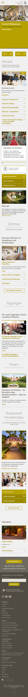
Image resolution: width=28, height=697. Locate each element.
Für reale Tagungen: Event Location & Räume (14, 316)
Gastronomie (6, 658)
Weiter (4, 271)
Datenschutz (5, 676)
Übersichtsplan (7, 551)
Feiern (4, 651)
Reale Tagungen (6, 643)
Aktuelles (4, 604)
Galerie (4, 611)
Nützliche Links (7, 665)
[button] (25, 15)
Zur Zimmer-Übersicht (14, 290)
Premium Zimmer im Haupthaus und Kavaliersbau (11, 240)
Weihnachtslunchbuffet (10, 107)
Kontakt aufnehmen (9, 185)
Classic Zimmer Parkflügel (9, 627)
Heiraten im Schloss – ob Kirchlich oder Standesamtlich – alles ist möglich (14, 393)
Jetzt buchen (13, 561)
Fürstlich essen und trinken (10, 468)
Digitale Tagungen (7, 647)
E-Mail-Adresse (5, 577)
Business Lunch (8, 88)
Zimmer (4, 621)
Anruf (5, 54)
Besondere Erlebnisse (8, 608)
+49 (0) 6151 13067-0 (14, 566)
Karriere (4, 667)
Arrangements (7, 639)
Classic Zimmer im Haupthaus (8, 263)
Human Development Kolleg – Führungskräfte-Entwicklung (12, 121)
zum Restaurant (14, 508)
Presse (4, 670)
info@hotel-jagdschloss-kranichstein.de (14, 568)
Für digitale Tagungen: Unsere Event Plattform (10, 355)
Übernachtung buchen (9, 176)
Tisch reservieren (8, 181)
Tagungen (5, 641)
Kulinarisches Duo (8, 116)
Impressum (5, 674)
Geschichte (5, 613)
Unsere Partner (6, 617)
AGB (3, 672)
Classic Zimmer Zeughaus (11, 275)
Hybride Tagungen (7, 645)
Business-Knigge (8, 103)
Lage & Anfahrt (7, 541)
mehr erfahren (6, 29)
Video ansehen (6, 215)
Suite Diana (6, 283)
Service (4, 606)
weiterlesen (5, 95)
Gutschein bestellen (9, 496)
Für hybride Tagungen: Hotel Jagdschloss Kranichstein (12, 337)
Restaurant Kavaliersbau (9, 662)
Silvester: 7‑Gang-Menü (10, 112)
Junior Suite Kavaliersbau (11, 279)
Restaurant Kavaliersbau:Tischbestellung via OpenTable (15, 590)
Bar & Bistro (5, 660)
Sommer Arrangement (10, 99)
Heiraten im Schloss (12, 148)
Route (18, 54)
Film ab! (5, 206)
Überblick (6, 522)
